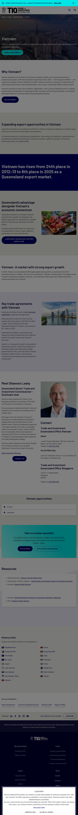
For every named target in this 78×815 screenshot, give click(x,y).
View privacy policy (39, 807)
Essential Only (30, 812)
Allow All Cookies (46, 812)
